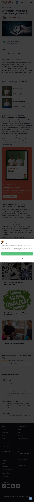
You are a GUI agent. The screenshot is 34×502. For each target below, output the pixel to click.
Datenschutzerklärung (12, 249)
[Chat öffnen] (30, 498)
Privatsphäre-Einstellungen (17, 258)
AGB (22, 249)
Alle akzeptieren (17, 254)
